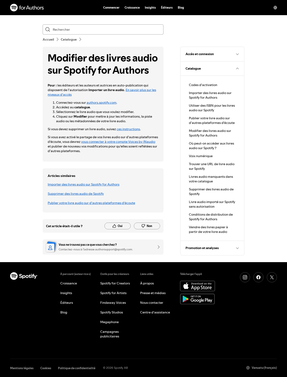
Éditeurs (167, 7)
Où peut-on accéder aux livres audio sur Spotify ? (211, 145)
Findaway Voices (113, 302)
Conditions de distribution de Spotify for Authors (211, 216)
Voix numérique (201, 156)
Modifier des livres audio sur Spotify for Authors (210, 133)
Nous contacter (151, 302)
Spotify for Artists (113, 293)
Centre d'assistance (155, 312)
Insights (150, 7)
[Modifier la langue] (275, 7)
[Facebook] (258, 277)
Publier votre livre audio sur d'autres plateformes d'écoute (91, 202)
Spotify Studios (111, 312)
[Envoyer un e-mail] (157, 247)
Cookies (45, 368)
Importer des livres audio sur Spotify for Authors (83, 184)
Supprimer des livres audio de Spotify (76, 193)
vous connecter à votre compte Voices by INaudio (118, 141)
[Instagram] (245, 277)
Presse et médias (153, 293)
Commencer (111, 7)
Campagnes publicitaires (109, 334)
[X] (272, 277)
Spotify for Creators (115, 283)
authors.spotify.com (101, 102)
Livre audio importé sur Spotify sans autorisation (212, 204)
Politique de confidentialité (76, 368)
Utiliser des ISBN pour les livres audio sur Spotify (212, 107)
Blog (181, 7)
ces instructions (128, 129)
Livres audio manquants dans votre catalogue (211, 178)
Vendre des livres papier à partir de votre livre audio (208, 229)
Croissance (132, 7)
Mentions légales (22, 368)
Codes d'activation (203, 84)
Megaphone (109, 322)
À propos (147, 283)
